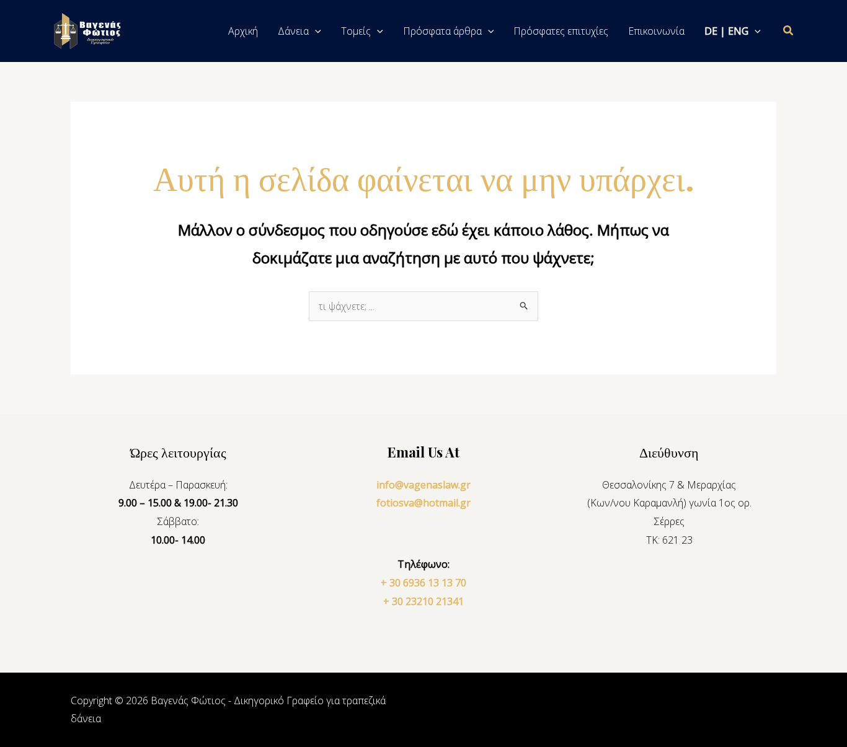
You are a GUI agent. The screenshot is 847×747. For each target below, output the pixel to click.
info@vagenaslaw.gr (423, 485)
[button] (315, 31)
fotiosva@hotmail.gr (423, 503)
